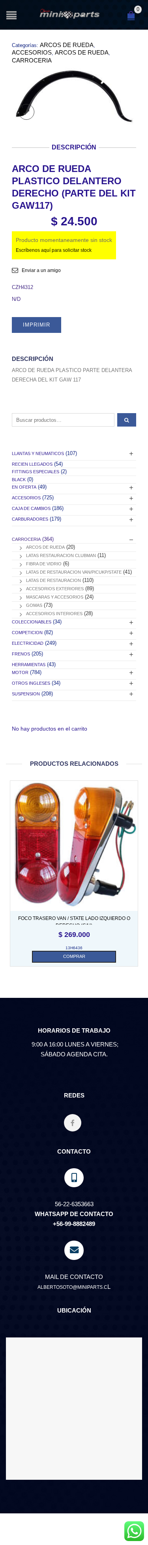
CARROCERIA (32, 60)
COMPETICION (27, 632)
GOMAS (34, 605)
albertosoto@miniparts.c (72, 1287)
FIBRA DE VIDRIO (44, 563)
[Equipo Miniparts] (134, 1531)
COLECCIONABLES (31, 622)
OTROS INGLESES (31, 683)
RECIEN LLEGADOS (32, 464)
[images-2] (74, 96)
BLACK (19, 479)
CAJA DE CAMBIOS (31, 508)
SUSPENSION (26, 693)
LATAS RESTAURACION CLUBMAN (61, 555)
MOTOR (20, 672)
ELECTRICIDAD (27, 643)
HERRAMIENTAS (28, 664)
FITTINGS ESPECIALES (35, 471)
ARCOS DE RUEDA (67, 45)
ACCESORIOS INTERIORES (54, 613)
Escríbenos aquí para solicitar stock (54, 250)
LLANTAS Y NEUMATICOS (38, 453)
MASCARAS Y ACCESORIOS (54, 597)
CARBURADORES (30, 519)
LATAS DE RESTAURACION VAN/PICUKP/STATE (74, 572)
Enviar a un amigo (41, 270)
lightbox (26, 112)
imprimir (36, 325)
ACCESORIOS (32, 52)
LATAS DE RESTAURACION (53, 580)
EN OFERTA (24, 487)
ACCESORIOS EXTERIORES (55, 588)
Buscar (126, 420)
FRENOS (21, 654)
